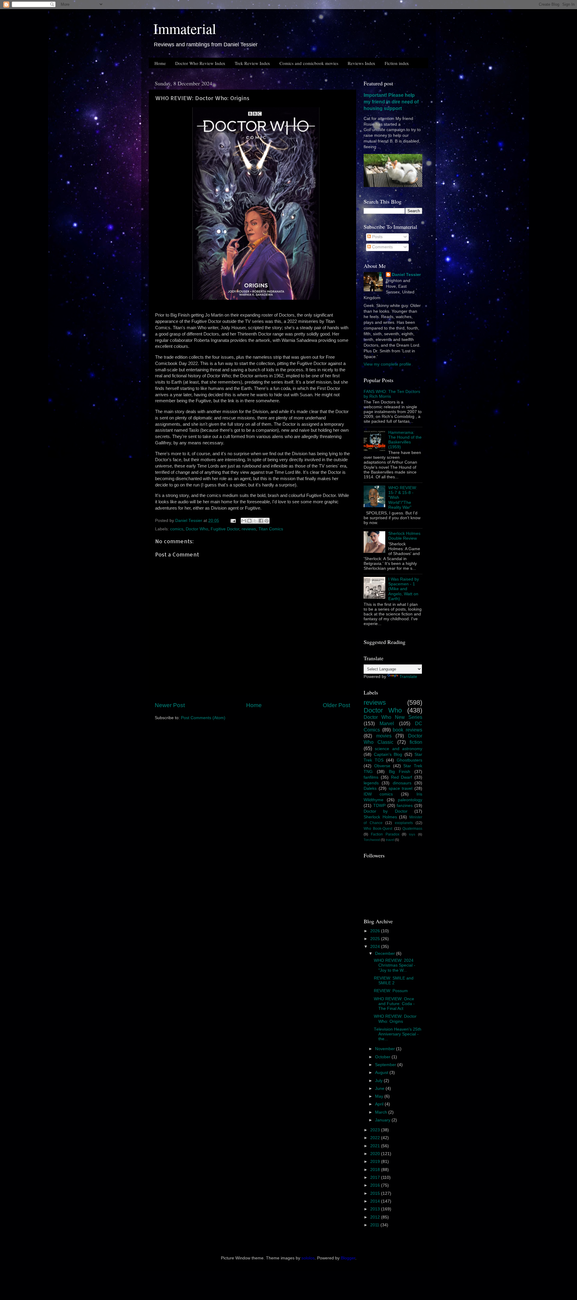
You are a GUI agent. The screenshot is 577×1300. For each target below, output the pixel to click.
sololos (308, 1258)
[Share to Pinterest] (267, 521)
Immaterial (184, 28)
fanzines (405, 805)
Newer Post (170, 705)
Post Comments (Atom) (203, 718)
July (379, 1080)
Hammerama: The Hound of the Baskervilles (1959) (405, 439)
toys (412, 834)
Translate (408, 676)
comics (176, 529)
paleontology (410, 800)
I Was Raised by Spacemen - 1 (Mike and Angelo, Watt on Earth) (403, 589)
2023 (375, 1130)
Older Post (336, 705)
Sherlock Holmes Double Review (404, 536)
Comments (382, 247)
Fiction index (397, 63)
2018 (375, 1169)
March (381, 1112)
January (383, 1120)
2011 (375, 1225)
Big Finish (400, 771)
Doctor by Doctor (386, 811)
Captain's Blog (388, 754)
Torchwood (372, 840)
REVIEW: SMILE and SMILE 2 (394, 980)
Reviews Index (361, 63)
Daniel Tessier (406, 274)
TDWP (379, 805)
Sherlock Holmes (380, 817)
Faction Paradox (385, 834)
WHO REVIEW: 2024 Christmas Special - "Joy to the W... (394, 965)
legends (371, 783)
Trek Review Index (252, 63)
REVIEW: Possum (391, 991)
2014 (375, 1201)
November (385, 1049)
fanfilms (371, 777)
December (385, 953)
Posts (377, 237)
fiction (416, 742)
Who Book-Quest (378, 828)
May (379, 1096)
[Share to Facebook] (261, 521)
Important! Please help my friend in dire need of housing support (391, 102)
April (380, 1104)
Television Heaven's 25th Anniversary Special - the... (397, 1034)
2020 (375, 1153)
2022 (375, 1138)
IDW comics (378, 794)
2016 (375, 1185)
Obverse (382, 766)
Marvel (387, 723)
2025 (375, 939)
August (382, 1072)
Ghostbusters (409, 760)
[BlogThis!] (249, 521)
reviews (249, 529)
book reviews (407, 729)
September (386, 1064)
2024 (375, 946)
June (380, 1088)
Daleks (370, 788)
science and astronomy (398, 749)
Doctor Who (197, 529)
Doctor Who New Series (393, 717)
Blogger (348, 1258)
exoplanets (404, 823)
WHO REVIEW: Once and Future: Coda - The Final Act (394, 1004)
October (383, 1057)
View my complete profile (387, 364)
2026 (375, 931)
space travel (401, 788)
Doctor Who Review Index (200, 63)
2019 (375, 1161)
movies (384, 735)
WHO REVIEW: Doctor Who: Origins (395, 1018)
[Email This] (244, 521)
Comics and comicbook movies (308, 63)
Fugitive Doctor (225, 529)
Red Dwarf (401, 777)
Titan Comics (270, 529)
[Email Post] (232, 520)
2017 (375, 1177)
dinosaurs (402, 783)
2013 (375, 1209)
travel (390, 840)
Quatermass (412, 828)
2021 (375, 1146)
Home (160, 63)
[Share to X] (255, 521)
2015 (375, 1193)
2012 (375, 1217)
